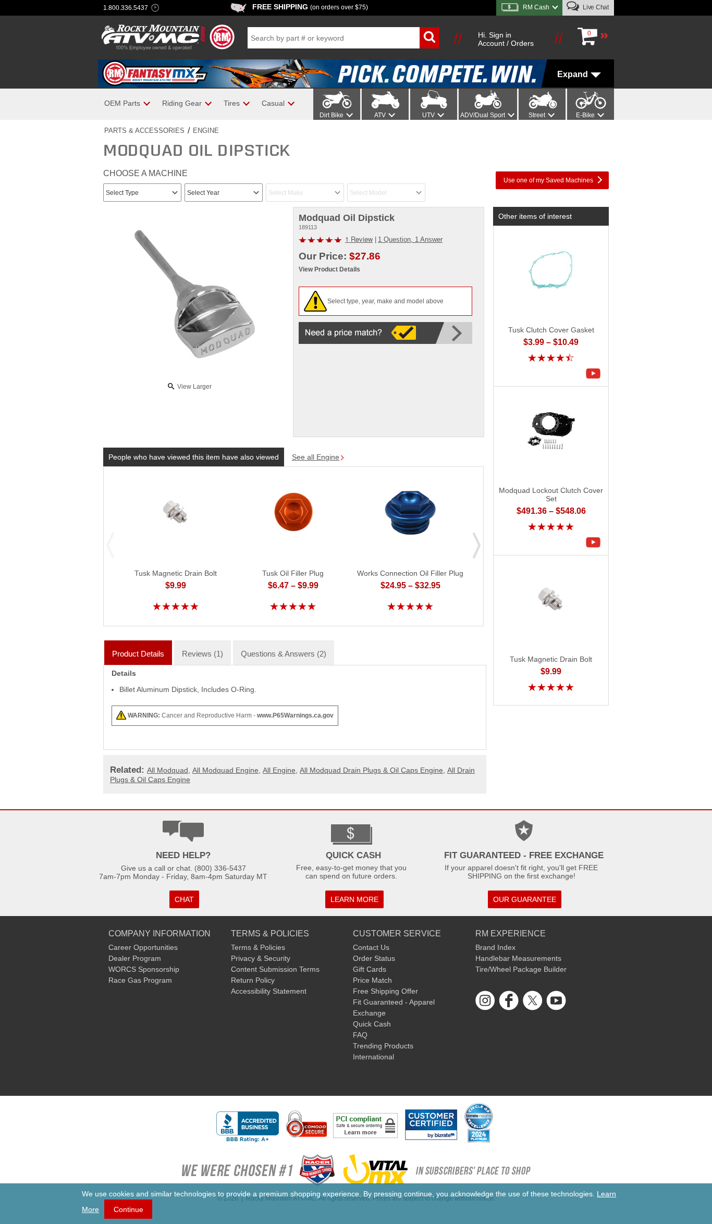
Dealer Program (134, 958)
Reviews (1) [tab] (202, 653)
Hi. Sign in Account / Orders (506, 39)
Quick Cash (372, 1024)
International (373, 1057)
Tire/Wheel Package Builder (521, 969)
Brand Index (495, 947)
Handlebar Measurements (518, 958)
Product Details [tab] (138, 653)
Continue (128, 1209)
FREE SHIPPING (310, 7)
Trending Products (383, 1046)
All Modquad (167, 770)
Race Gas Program (140, 980)
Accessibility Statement (268, 991)
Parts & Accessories (144, 130)
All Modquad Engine (225, 770)
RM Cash (536, 7)
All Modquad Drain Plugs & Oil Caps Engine (371, 770)
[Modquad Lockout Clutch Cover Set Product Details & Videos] (596, 542)
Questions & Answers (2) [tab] (283, 653)
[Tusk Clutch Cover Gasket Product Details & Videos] (596, 373)
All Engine (279, 770)
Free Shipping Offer (385, 991)
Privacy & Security (260, 958)
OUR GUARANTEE (524, 899)
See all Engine (315, 457)
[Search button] (429, 37)
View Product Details (329, 269)
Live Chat (595, 7)
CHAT (184, 899)
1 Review (359, 239)
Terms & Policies (258, 947)
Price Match (372, 980)
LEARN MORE (354, 899)
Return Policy (253, 980)
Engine (206, 130)
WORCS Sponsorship (143, 969)
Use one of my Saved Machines (548, 180)
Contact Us (371, 947)
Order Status (374, 958)
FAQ (360, 1035)
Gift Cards (369, 969)
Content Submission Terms (275, 969)
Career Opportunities (143, 947)
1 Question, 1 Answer (410, 239)
